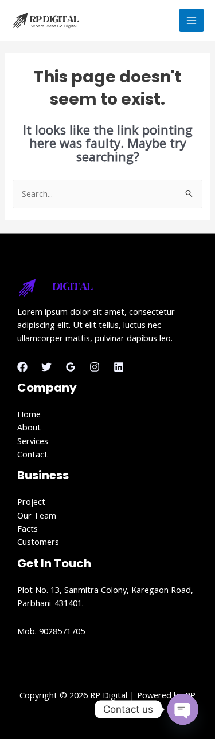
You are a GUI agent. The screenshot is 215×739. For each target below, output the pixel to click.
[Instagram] (94, 367)
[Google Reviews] (70, 367)
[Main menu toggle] (191, 21)
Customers (38, 541)
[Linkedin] (119, 367)
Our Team (36, 515)
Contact (32, 454)
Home (29, 414)
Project (31, 501)
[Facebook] (22, 367)
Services (32, 440)
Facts (27, 528)
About (29, 427)
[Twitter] (46, 367)
